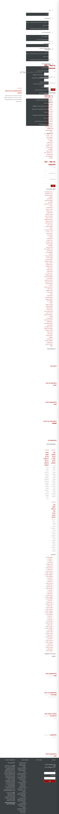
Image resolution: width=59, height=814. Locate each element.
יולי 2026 (50, 559)
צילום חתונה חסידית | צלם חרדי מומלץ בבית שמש (48, 326)
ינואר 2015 (50, 649)
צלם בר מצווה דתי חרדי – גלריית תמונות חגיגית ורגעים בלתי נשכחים (48, 137)
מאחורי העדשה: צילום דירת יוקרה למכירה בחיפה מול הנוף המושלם (21, 779)
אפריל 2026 (50, 564)
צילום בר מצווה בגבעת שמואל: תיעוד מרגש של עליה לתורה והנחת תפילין (49, 266)
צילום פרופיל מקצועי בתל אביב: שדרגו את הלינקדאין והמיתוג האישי (48, 106)
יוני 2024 (51, 590)
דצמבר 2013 (50, 650)
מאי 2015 (50, 644)
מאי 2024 (50, 592)
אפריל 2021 (50, 631)
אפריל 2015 (50, 645)
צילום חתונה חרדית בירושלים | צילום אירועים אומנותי (46, 459)
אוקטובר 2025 (49, 573)
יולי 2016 (50, 638)
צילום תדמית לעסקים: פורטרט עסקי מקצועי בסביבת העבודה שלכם (49, 342)
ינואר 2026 (50, 569)
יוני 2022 (51, 618)
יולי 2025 (50, 578)
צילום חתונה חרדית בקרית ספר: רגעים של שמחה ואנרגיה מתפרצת (49, 146)
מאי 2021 (50, 630)
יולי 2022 (50, 616)
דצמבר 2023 (50, 595)
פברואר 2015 (50, 647)
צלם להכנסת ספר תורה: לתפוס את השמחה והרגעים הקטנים (22, 764)
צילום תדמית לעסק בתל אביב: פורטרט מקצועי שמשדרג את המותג (49, 299)
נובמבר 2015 (50, 640)
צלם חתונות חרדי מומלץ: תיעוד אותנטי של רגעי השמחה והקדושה (22, 805)
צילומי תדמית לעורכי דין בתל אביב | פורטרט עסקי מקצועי (21, 775)
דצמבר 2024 (50, 586)
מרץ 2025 (50, 581)
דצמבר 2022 (50, 607)
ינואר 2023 (50, 605)
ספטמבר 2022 (49, 612)
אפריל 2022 (50, 621)
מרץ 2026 (50, 566)
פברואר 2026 (50, 567)
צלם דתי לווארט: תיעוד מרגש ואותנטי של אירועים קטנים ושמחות (49, 334)
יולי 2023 (50, 600)
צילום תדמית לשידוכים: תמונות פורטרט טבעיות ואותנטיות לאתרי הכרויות (49, 282)
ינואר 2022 (50, 625)
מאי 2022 (50, 619)
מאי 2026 (50, 562)
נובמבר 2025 (50, 571)
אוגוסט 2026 (50, 557)
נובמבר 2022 (50, 609)
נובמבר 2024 (50, 588)
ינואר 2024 (50, 593)
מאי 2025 (50, 580)
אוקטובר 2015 (49, 642)
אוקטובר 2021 (49, 628)
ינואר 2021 (50, 635)
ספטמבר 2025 (49, 574)
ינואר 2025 (50, 585)
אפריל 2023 (50, 602)
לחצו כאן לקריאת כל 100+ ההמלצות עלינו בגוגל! (10, 803)
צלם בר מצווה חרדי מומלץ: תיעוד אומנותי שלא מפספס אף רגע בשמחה (48, 154)
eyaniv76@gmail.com (50, 767)
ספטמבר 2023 (49, 597)
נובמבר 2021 (50, 626)
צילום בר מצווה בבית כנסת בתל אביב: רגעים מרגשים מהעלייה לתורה (49, 128)
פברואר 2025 (50, 583)
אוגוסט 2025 (50, 576)
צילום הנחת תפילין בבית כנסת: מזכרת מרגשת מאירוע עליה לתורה (48, 290)
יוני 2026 (51, 561)
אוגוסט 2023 (50, 599)
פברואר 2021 (50, 633)
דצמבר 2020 (50, 637)
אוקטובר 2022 (49, 611)
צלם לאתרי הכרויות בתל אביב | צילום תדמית (53, 511)
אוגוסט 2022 (50, 614)
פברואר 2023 (50, 604)
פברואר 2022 (50, 623)
